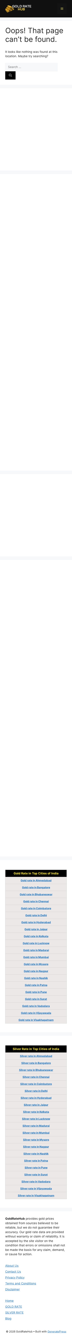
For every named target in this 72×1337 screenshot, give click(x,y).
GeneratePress (57, 1331)
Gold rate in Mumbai (36, 957)
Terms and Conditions (20, 1283)
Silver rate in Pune (36, 1167)
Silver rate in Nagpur (36, 1146)
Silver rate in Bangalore (36, 1063)
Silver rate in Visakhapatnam (36, 1195)
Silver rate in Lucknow (36, 1118)
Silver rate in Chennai (36, 1077)
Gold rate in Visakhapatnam (36, 1020)
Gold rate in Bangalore (36, 887)
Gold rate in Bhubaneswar (36, 894)
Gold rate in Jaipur (36, 929)
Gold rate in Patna (36, 985)
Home (9, 1300)
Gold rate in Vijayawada (36, 1013)
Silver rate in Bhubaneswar (36, 1070)
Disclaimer (12, 1289)
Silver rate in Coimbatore (36, 1084)
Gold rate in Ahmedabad (36, 880)
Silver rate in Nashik (36, 1153)
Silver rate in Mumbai (36, 1132)
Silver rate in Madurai (36, 1125)
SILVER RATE (14, 1312)
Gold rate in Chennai (36, 901)
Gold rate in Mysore (36, 964)
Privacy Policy (14, 1277)
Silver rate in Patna (36, 1160)
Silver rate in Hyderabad (36, 1098)
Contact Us (13, 1271)
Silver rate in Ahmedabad (36, 1056)
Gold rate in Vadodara (36, 1006)
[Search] (10, 75)
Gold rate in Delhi (36, 915)
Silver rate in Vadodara (36, 1181)
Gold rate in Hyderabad (36, 922)
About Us (12, 1265)
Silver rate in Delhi (36, 1091)
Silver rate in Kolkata (36, 1111)
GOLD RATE (13, 1306)
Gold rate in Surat (36, 999)
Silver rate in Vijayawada (36, 1188)
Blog (8, 1318)
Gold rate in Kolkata (36, 936)
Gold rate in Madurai (36, 950)
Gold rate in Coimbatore (36, 908)
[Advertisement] (36, 129)
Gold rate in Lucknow (36, 943)
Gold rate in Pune (36, 992)
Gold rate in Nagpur (36, 971)
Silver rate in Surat (36, 1174)
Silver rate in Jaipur (36, 1104)
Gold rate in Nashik (36, 978)
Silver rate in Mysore (36, 1139)
